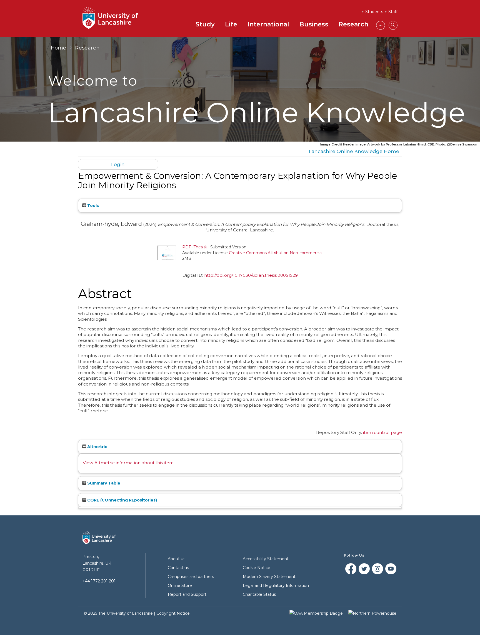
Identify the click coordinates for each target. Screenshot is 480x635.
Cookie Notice (256, 567)
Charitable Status (259, 594)
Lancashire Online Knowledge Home (354, 151)
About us (176, 558)
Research (353, 24)
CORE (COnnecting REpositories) (121, 500)
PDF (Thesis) (194, 246)
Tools (92, 205)
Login (118, 164)
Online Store (180, 585)
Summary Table (103, 483)
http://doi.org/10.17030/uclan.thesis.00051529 (251, 275)
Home (58, 48)
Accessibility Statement (266, 558)
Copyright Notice (173, 613)
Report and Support (187, 594)
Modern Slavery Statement (269, 576)
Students (374, 11)
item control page (382, 432)
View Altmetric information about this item (128, 462)
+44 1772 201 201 (99, 581)
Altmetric (96, 446)
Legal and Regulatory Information (276, 585)
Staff (393, 11)
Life (231, 24)
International (268, 24)
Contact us (178, 567)
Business (313, 24)
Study (205, 24)
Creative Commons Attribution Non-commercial (275, 252)
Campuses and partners (191, 576)
